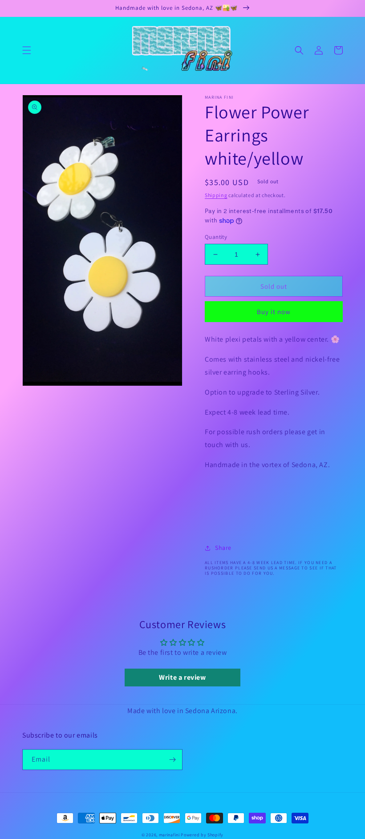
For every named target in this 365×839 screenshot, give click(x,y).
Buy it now (274, 311)
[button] (26, 50)
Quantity (216, 237)
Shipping (216, 195)
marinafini (169, 835)
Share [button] (223, 548)
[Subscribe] (172, 759)
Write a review (182, 677)
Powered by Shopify (202, 835)
